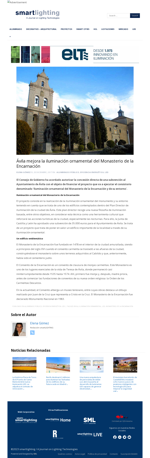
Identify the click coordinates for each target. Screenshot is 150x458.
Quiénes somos (65, 454)
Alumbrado (16, 29)
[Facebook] (115, 437)
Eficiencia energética (92, 172)
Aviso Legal (80, 454)
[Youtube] (129, 437)
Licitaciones (107, 29)
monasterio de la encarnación (119, 306)
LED (134, 29)
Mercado (123, 29)
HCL (95, 29)
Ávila (76, 306)
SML (35, 454)
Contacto (114, 454)
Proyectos (66, 29)
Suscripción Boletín (129, 454)
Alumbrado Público (68, 172)
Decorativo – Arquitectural (41, 29)
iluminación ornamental (90, 306)
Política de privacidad (97, 454)
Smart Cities (82, 29)
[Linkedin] (119, 437)
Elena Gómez (23, 172)
